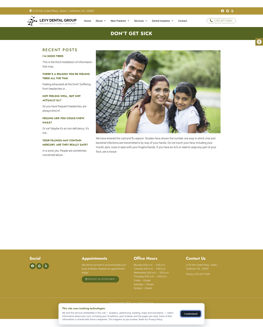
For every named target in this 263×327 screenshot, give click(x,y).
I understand (190, 314)
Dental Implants (161, 20)
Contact (182, 20)
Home (87, 20)
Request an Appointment (101, 279)
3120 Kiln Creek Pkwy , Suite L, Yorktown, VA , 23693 (63, 10)
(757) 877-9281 (223, 20)
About (99, 20)
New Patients (118, 20)
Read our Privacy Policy (150, 319)
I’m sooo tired (52, 56)
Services (139, 20)
